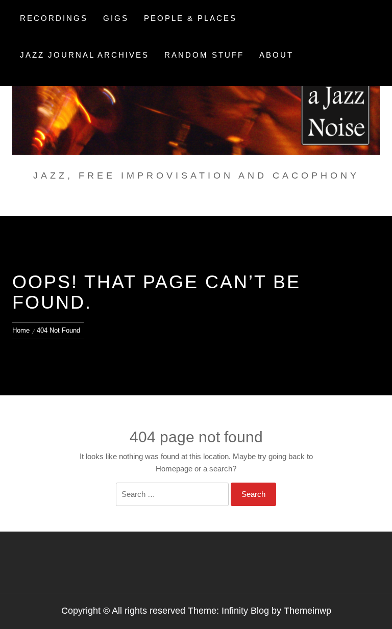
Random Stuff (204, 55)
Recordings (54, 18)
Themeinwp (307, 611)
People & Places (190, 18)
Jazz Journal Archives (84, 55)
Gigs (116, 18)
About (276, 55)
